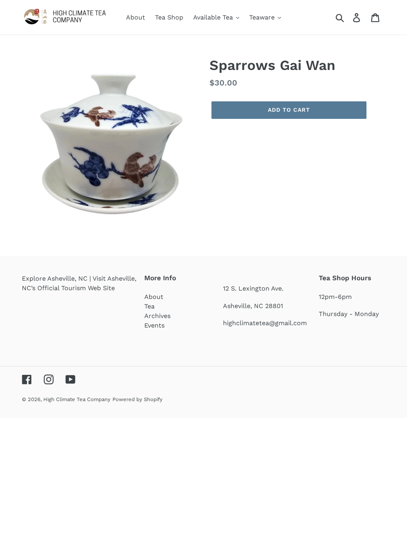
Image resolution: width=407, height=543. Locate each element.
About (153, 297)
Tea (149, 306)
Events (154, 325)
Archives (157, 316)
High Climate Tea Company (76, 399)
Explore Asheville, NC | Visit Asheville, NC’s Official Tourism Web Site (79, 283)
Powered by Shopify (137, 399)
